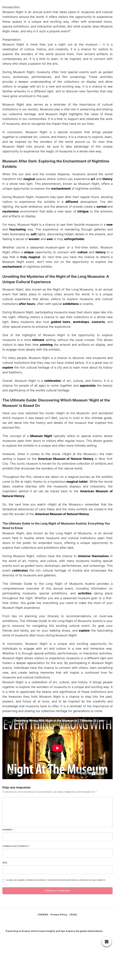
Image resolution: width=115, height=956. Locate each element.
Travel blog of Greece (17, 931)
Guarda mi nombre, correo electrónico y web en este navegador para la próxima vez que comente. (56, 880)
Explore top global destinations (84, 931)
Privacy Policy (59, 914)
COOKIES (43, 914)
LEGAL (73, 914)
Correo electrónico (16, 846)
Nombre (8, 829)
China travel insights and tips (48, 931)
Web (4, 862)
